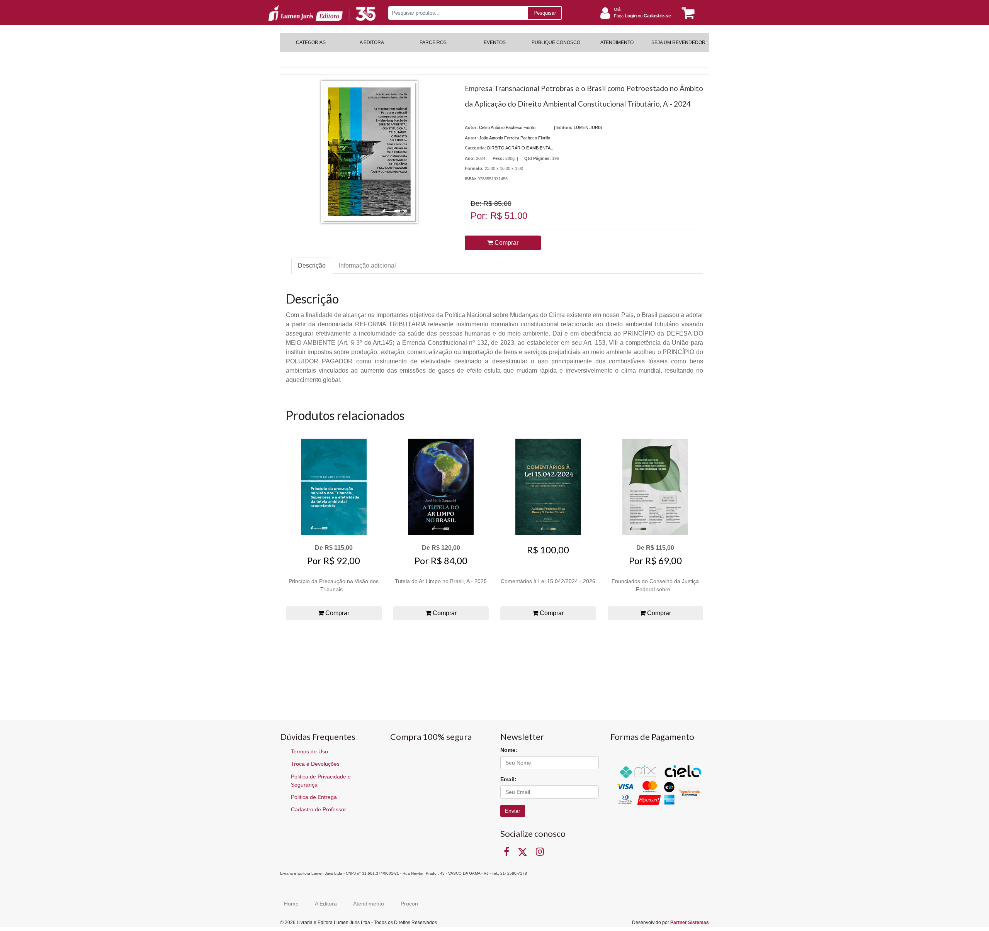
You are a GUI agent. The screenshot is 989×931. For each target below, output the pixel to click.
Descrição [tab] (312, 265)
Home (291, 903)
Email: (508, 779)
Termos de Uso (309, 751)
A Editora (326, 903)
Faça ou (642, 16)
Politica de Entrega (314, 797)
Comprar (505, 242)
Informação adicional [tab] (367, 265)
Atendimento (368, 903)
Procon (409, 903)
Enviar (512, 811)
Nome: (508, 750)
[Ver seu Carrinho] (687, 13)
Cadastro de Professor (318, 809)
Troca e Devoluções (315, 764)
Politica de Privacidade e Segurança (321, 780)
